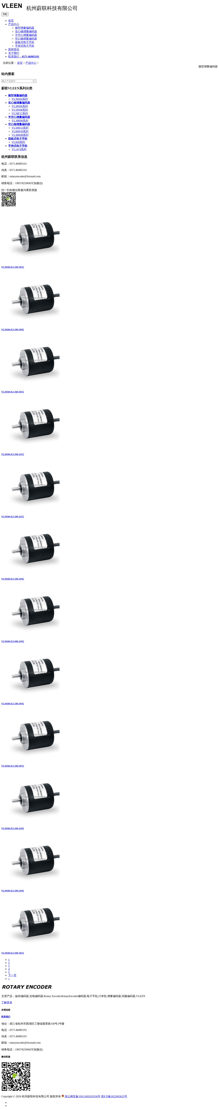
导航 (5, 14)
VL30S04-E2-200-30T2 (12, 766)
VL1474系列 (19, 149)
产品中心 (13, 24)
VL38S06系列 (20, 106)
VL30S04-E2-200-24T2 (12, 516)
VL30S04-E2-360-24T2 (12, 454)
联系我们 (5, 1016)
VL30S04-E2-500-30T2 (12, 953)
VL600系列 (18, 142)
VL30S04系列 (20, 99)
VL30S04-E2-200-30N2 (12, 329)
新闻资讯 (13, 49)
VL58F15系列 (20, 113)
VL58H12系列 (20, 127)
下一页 (12, 975)
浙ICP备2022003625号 (114, 1096)
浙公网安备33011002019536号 (82, 1096)
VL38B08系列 (20, 120)
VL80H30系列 (20, 131)
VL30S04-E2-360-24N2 (12, 828)
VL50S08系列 (20, 109)
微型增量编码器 (24, 27)
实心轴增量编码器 (26, 31)
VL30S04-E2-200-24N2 (12, 890)
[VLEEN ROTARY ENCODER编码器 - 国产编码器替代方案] (11, 9)
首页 (11, 20)
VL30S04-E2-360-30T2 (12, 392)
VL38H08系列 (20, 134)
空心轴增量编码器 (26, 38)
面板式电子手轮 (24, 42)
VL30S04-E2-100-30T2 (12, 267)
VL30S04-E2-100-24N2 (12, 579)
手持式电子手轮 (24, 45)
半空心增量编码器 (26, 35)
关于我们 (13, 53)
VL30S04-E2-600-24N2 (12, 641)
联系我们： (23, 56)
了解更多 (6, 1002)
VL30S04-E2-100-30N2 (12, 703)
